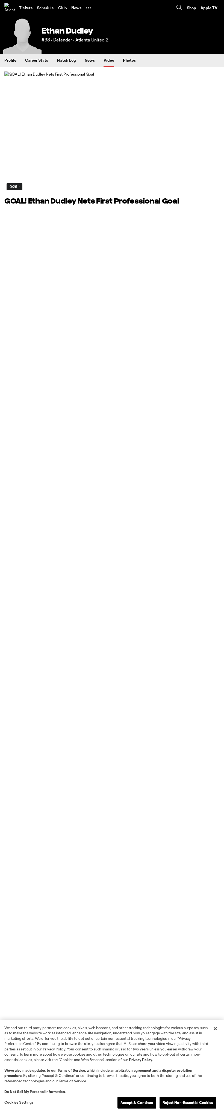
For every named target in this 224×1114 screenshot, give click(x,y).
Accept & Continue (136, 1102)
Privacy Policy (140, 1060)
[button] (88, 8)
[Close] (215, 1029)
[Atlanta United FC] (9, 8)
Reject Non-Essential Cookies (188, 1102)
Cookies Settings (19, 1102)
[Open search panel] (179, 8)
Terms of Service (71, 1070)
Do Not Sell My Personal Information (34, 1091)
